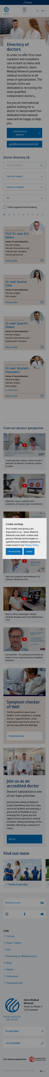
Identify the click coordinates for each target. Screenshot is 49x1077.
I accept (29, 551)
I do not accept (14, 551)
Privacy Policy (31, 545)
